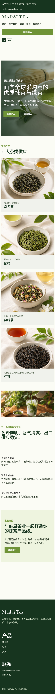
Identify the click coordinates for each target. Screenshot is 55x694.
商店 (22, 24)
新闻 (28, 24)
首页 (4, 24)
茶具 (4, 651)
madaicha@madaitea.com (12, 9)
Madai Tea (15, 17)
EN (9, 40)
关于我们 (13, 24)
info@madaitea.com (11, 670)
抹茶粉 (5, 642)
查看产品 (11, 114)
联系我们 (37, 24)
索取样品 (27, 32)
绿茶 (4, 647)
